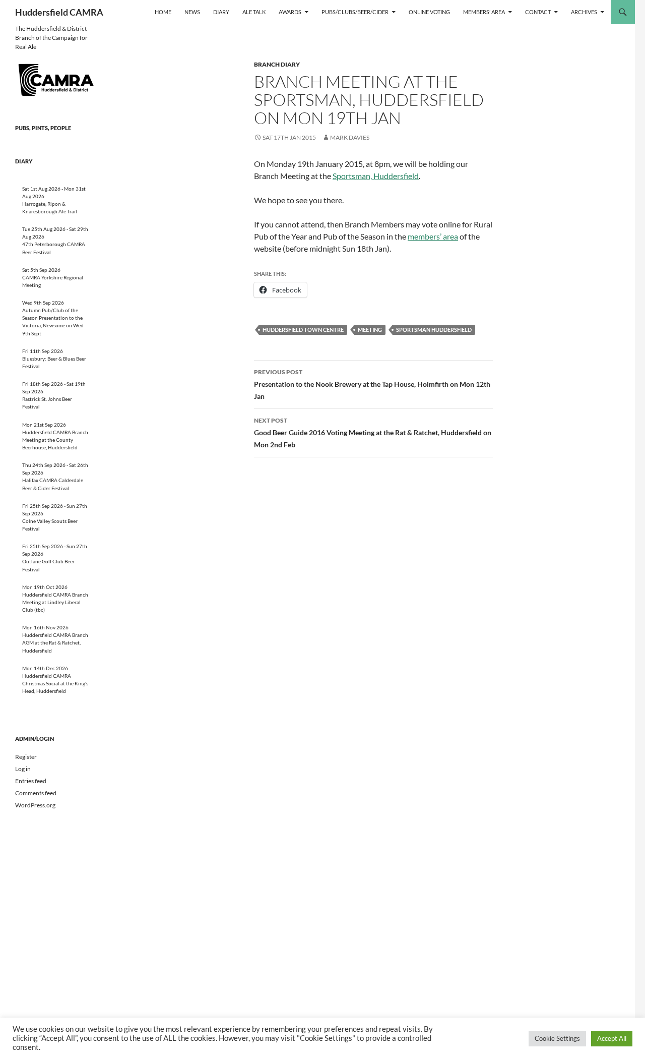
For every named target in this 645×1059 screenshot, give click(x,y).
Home (163, 12)
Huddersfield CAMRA (59, 12)
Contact (538, 12)
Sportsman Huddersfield (434, 329)
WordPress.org (35, 805)
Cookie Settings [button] (557, 1038)
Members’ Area (484, 12)
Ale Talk (254, 12)
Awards (290, 12)
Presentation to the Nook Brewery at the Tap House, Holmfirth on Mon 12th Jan (372, 384)
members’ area (433, 236)
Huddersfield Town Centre (303, 329)
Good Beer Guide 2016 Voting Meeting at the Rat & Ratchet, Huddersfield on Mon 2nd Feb (372, 433)
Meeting (370, 329)
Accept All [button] (611, 1038)
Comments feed (35, 793)
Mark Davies (349, 137)
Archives (584, 12)
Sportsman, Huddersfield (376, 176)
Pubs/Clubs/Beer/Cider (355, 12)
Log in (23, 769)
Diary (221, 12)
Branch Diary (277, 64)
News (192, 12)
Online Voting (429, 12)
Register (26, 756)
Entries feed (30, 781)
